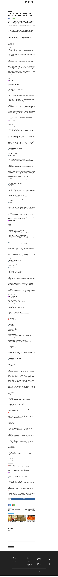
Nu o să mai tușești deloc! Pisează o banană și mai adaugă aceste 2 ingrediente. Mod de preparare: (21, 522)
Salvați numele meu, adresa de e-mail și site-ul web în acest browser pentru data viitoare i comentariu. (21, 544)
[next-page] (9, 525)
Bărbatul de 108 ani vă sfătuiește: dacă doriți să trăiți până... (31, 557)
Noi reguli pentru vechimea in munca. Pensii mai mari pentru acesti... (16, 557)
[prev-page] (8, 525)
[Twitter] (10, 18)
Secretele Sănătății (10, 11)
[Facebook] (9, 18)
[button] (49, 6)
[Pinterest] (12, 18)
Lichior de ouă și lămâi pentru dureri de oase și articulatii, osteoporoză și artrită (12, 522)
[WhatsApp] (14, 18)
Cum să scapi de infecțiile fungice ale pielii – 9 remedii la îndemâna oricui (29, 510)
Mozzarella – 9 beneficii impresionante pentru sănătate (14, 510)
